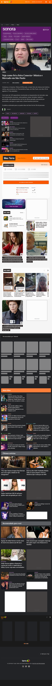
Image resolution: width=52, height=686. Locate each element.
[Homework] (4, 109)
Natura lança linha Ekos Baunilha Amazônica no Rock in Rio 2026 (17, 574)
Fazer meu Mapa (14, 206)
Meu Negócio (14, 113)
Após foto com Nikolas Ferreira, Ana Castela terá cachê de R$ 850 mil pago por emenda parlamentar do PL (17, 585)
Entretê (35, 113)
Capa (2, 24)
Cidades (9, 404)
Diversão (7, 24)
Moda (34, 423)
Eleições (9, 414)
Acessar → (22, 212)
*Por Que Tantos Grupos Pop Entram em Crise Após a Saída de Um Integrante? (13, 472)
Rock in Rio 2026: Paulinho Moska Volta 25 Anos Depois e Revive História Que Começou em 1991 (37, 472)
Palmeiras (10, 394)
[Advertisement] (37, 515)
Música (12, 24)
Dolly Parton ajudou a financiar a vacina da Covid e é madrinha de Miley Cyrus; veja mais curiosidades (12, 565)
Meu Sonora (12, 126)
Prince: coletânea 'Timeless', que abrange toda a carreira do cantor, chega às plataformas (17, 515)
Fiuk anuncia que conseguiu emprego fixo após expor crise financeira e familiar (38, 542)
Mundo (34, 433)
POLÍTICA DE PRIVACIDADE (38, 663)
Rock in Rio (11, 572)
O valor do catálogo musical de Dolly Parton (42, 504)
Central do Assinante (37, 1)
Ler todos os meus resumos (26, 182)
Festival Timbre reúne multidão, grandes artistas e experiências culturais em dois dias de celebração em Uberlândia (42, 576)
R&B (10, 512)
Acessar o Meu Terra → (22, 158)
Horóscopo (10, 443)
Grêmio (9, 433)
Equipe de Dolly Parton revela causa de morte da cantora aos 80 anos (12, 541)
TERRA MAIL (27, 1)
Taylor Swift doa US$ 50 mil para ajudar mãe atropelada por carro (11, 494)
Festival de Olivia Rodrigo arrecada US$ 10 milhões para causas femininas (16, 505)
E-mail (46, 1)
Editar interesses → (45, 164)
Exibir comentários (15, 82)
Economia (29, 113)
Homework (22, 113)
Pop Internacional (30, 538)
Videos (18, 24)
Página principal (8, 2)
